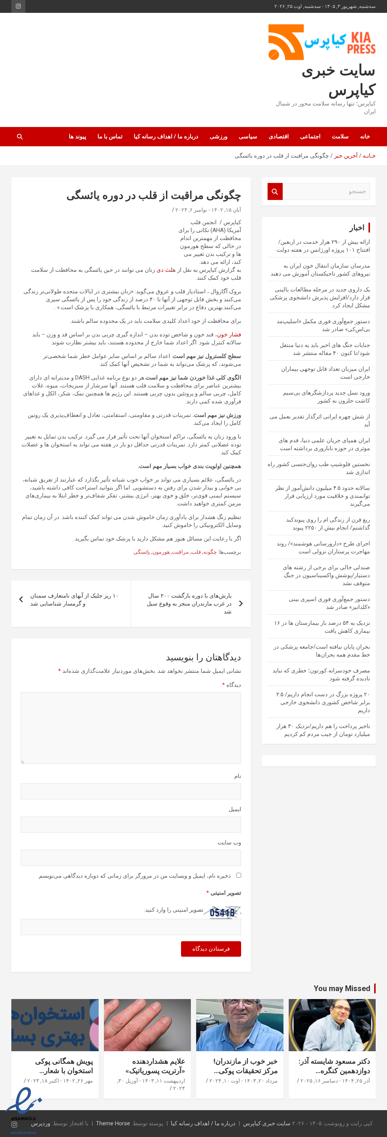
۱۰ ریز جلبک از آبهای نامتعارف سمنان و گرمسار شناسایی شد (74, 599)
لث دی (164, 269)
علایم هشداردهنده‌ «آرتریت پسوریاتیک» (155, 1066)
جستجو (275, 191)
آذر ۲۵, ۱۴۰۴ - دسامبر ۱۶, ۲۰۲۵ (335, 1081)
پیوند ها (77, 136)
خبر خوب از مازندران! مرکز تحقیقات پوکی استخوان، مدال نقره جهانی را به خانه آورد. (246, 1075)
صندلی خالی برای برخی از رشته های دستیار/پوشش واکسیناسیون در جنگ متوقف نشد (326, 575)
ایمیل (235, 809)
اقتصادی (279, 136)
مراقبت (180, 552)
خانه (365, 136)
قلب (196, 552)
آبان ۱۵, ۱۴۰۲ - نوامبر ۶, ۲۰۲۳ (208, 210)
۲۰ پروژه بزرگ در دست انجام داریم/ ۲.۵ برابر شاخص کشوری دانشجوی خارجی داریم (323, 702)
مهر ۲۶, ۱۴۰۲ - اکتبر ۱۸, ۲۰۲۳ (60, 1081)
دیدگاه (231, 685)
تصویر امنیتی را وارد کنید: (173, 909)
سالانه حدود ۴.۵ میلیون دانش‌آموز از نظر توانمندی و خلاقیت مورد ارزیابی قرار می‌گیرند (322, 496)
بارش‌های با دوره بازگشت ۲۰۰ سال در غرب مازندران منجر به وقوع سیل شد (189, 603)
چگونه (210, 552)
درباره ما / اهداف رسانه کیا (166, 136)
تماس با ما (110, 136)
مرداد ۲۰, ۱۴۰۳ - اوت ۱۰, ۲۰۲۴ (243, 1081)
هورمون (161, 552)
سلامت (340, 136)
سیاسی (248, 136)
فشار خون (229, 334)
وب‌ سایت (229, 842)
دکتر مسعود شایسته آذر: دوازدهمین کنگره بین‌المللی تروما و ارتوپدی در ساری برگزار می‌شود (332, 1075)
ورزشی (219, 136)
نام (237, 776)
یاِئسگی (141, 552)
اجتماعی (310, 136)
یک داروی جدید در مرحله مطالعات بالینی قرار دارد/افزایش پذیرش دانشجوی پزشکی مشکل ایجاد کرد (320, 297)
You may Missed (342, 988)
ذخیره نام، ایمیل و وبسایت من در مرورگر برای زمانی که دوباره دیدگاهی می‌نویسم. (134, 875)
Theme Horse (113, 1123)
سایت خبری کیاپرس (267, 1123)
